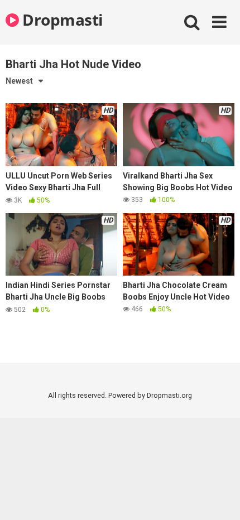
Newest (19, 80)
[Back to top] (219, 497)
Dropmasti (61, 19)
